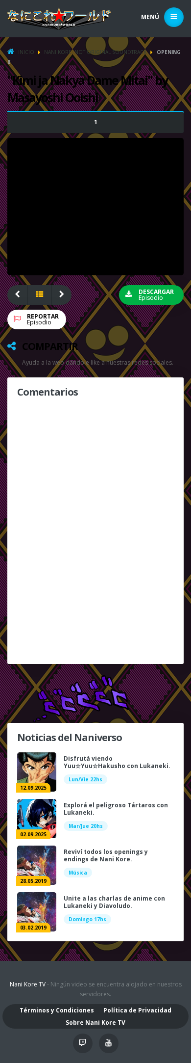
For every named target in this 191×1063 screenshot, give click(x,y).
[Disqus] (95, 529)
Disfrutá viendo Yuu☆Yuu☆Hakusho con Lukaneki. (117, 762)
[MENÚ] (174, 17)
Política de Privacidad (137, 1010)
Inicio (26, 52)
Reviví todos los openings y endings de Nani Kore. (106, 855)
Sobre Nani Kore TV (95, 1022)
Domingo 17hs (87, 919)
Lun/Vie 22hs (85, 779)
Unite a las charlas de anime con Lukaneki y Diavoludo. (114, 902)
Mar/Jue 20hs (86, 826)
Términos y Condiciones (57, 1010)
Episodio (43, 319)
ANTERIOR (17, 295)
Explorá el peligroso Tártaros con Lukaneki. (116, 809)
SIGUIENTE (62, 295)
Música (78, 872)
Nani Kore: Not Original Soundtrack (95, 52)
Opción (95, 122)
